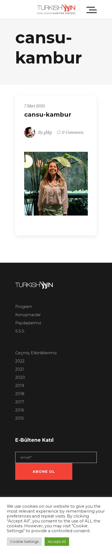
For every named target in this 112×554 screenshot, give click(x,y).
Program (23, 306)
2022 (19, 361)
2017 (19, 401)
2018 (19, 393)
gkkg (48, 132)
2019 (19, 385)
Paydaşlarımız (28, 322)
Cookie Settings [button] (24, 541)
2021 (19, 369)
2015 (19, 418)
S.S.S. (20, 331)
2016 (19, 410)
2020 (20, 377)
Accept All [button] (57, 541)
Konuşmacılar (28, 314)
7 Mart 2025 (34, 106)
